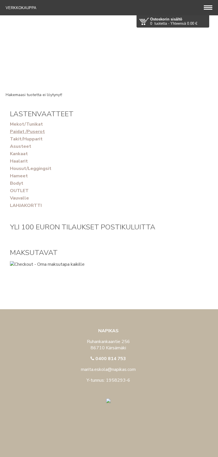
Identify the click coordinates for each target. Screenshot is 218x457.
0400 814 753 (110, 359)
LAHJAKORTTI (26, 205)
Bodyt (16, 183)
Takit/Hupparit (26, 139)
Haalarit (19, 161)
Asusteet (20, 146)
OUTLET (19, 191)
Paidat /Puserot (27, 131)
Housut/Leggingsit (30, 168)
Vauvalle (19, 198)
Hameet (19, 176)
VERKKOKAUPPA (21, 8)
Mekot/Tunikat (26, 124)
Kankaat (19, 154)
